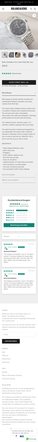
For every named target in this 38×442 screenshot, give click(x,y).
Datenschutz (6, 359)
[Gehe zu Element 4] (24, 55)
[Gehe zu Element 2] (11, 55)
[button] (6, 73)
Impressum (6, 362)
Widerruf (5, 355)
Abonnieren (11, 341)
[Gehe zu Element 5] (31, 55)
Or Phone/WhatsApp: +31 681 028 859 (15, 86)
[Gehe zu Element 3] (18, 55)
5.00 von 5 (24, 204)
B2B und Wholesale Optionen (12, 375)
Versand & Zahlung (8, 379)
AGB (3, 352)
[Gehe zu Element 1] (5, 55)
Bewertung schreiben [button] (19, 225)
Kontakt (4, 372)
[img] (8, 244)
